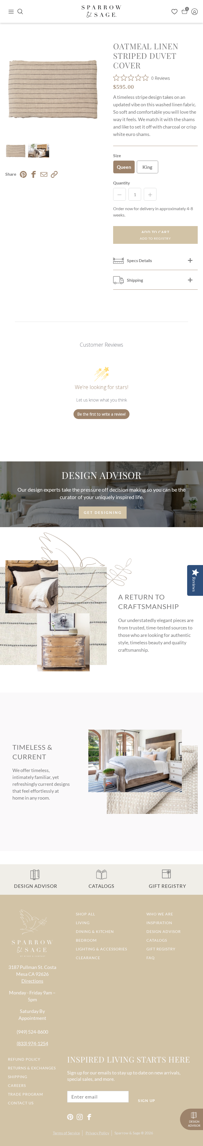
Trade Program (25, 1094)
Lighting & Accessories (101, 949)
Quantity (121, 182)
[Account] (194, 11)
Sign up (146, 1100)
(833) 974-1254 (32, 1043)
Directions (32, 981)
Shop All (85, 914)
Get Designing (103, 512)
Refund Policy (24, 1059)
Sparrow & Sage (127, 1133)
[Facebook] (89, 1117)
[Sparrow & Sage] (101, 11)
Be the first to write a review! (101, 414)
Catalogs (156, 940)
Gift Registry (161, 949)
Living (83, 922)
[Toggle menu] (11, 11)
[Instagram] (80, 1117)
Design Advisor (163, 931)
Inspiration (159, 922)
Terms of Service (66, 1133)
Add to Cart (155, 232)
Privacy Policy (97, 1133)
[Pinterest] (70, 1117)
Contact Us (21, 1103)
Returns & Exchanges (32, 1068)
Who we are (159, 914)
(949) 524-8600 (32, 1032)
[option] (53, 89)
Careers (17, 1085)
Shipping (17, 1076)
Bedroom (86, 940)
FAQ (150, 957)
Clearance (88, 957)
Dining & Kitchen (95, 931)
